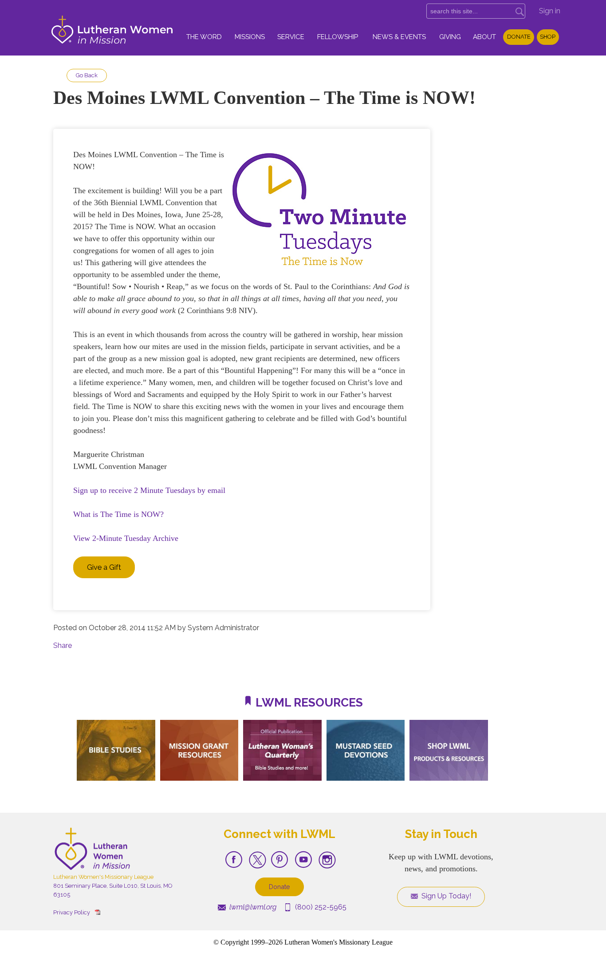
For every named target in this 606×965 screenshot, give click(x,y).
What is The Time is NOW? (118, 514)
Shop (547, 36)
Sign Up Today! (445, 896)
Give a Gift (104, 567)
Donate (519, 36)
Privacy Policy (71, 912)
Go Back (87, 75)
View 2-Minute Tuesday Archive (125, 538)
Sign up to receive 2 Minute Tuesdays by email (149, 490)
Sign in (549, 11)
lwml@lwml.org (252, 907)
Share (62, 645)
